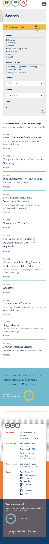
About (10, 54)
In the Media (13, 51)
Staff (10, 57)
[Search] (7, 27)
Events (11, 46)
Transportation (14, 70)
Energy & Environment (17, 73)
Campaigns (12, 43)
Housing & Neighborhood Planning (22, 67)
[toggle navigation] (44, 4)
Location (10, 77)
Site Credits (10, 533)
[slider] (6, 109)
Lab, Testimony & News (18, 49)
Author (9, 89)
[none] (24, 387)
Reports (11, 40)
